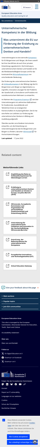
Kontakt (4, 388)
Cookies (4, 400)
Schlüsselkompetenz (11, 84)
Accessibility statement (10, 333)
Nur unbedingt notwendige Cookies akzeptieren (23, 442)
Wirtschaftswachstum (20, 74)
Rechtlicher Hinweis (9, 408)
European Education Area (11, 318)
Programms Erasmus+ (21, 99)
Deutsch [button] (28, 7)
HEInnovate (27, 131)
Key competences (7, 20)
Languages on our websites (11, 396)
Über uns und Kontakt (10, 343)
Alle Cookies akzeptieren (18, 437)
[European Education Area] (6, 6)
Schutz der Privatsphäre (10, 404)
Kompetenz (32, 58)
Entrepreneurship (20, 20)
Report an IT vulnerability (11, 392)
